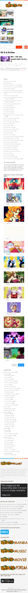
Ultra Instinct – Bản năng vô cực (8, 514)
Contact (15, 591)
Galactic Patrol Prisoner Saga (12, 388)
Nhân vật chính (9, 424)
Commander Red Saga (11, 381)
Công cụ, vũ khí (9, 446)
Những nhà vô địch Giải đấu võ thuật (13, 90)
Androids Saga (9, 375)
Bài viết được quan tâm (10, 372)
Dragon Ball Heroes (9, 408)
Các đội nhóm (9, 438)
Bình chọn (21, 365)
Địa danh (8, 447)
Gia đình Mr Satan (9, 111)
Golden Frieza (9, 392)
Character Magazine (10, 454)
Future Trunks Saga (10, 386)
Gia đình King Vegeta (9, 107)
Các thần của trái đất (9, 134)
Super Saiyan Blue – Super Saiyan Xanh (10, 512)
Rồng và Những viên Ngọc (10, 157)
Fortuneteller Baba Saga (11, 382)
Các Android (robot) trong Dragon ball (13, 136)
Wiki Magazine (8, 453)
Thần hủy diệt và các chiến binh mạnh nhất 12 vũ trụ (13, 518)
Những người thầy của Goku (11, 138)
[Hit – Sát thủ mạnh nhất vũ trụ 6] (5, 58)
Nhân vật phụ (9, 426)
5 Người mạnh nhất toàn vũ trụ (11, 151)
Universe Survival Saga (11, 65)
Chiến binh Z (7, 133)
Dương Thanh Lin (4, 64)
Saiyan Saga (8, 399)
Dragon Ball (8, 413)
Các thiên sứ (7, 153)
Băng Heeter (7, 83)
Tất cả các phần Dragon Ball (11, 121)
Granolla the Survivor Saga (12, 394)
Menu (26, 47)
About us (3, 589)
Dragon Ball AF (9, 415)
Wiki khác (7, 437)
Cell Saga (8, 377)
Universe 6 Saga (3, 65)
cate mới (7, 406)
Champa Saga (15, 64)
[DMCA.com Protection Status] (5, 534)
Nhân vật (11, 64)
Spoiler (6, 428)
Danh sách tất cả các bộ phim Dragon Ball (11, 506)
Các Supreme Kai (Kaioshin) (11, 145)
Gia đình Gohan (8, 109)
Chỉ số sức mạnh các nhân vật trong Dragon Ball (12, 510)
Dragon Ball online (9, 410)
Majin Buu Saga (9, 395)
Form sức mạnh (9, 449)
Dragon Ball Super (22, 64)
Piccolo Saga (9, 397)
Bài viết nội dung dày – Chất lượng (12, 85)
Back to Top (19, 591)
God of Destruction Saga (11, 390)
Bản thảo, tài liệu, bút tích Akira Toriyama (14, 92)
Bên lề (7, 431)
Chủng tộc (8, 444)
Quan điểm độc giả (9, 88)
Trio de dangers (8, 105)
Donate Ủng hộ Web (21, 589)
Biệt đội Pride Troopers (10, 131)
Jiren (3, 516)
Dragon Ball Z (9, 423)
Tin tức (6, 430)
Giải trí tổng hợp (8, 125)
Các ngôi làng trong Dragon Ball (12, 104)
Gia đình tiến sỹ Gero (9, 81)
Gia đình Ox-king (8, 113)
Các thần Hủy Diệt (9, 155)
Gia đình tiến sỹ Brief (9, 127)
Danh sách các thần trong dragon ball (13, 140)
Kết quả (14, 365)
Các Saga (7, 374)
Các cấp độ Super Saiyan (10, 149)
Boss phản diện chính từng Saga (12, 144)
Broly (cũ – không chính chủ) (8, 522)
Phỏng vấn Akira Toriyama (11, 451)
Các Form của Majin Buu (10, 142)
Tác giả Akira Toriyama (11, 589)
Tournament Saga (10, 401)
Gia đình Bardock (8, 123)
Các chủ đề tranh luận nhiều (11, 118)
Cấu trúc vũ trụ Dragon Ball (11, 129)
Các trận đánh (9, 440)
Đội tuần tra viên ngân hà (10, 95)
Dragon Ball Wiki (11, 588)
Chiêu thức (8, 442)
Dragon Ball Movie (10, 419)
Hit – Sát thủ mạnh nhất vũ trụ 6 (19, 59)
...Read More (23, 70)
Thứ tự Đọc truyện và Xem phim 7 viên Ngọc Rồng (12, 504)
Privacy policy (10, 591)
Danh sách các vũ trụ (9, 120)
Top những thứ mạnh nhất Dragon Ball (13, 158)
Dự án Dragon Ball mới (11, 433)
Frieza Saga (8, 384)
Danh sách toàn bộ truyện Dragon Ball (10, 508)
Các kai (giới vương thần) (10, 147)
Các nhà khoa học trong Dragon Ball (13, 87)
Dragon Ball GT (9, 417)
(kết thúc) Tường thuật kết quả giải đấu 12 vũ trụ (12, 524)
